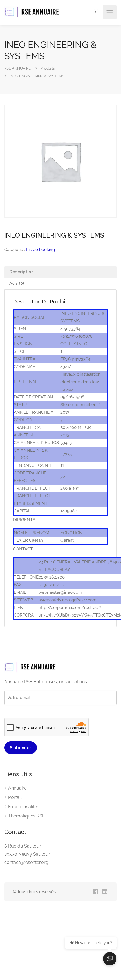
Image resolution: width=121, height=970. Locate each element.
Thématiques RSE (26, 816)
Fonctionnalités (23, 806)
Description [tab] (21, 271)
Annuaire (17, 788)
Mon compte (95, 12)
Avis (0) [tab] (16, 283)
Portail (14, 797)
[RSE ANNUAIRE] (32, 12)
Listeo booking (40, 249)
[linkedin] (104, 891)
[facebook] (95, 891)
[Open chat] (109, 958)
